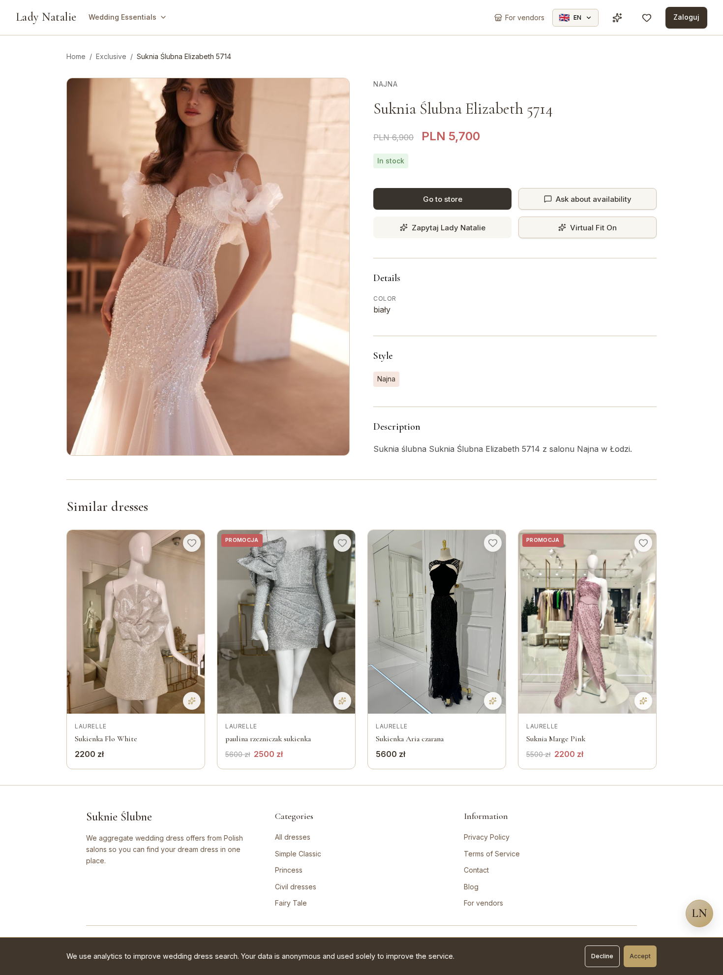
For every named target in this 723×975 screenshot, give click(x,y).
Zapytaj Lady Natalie (448, 227)
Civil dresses (295, 886)
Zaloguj (686, 17)
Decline (602, 956)
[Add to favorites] (192, 543)
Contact (476, 870)
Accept (640, 956)
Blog (471, 886)
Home (76, 56)
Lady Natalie (46, 17)
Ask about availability (594, 199)
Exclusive (111, 56)
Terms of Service (492, 853)
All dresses (292, 837)
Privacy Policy (487, 837)
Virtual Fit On (593, 227)
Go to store (442, 199)
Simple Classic (298, 853)
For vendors (483, 903)
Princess (288, 870)
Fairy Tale (291, 903)
